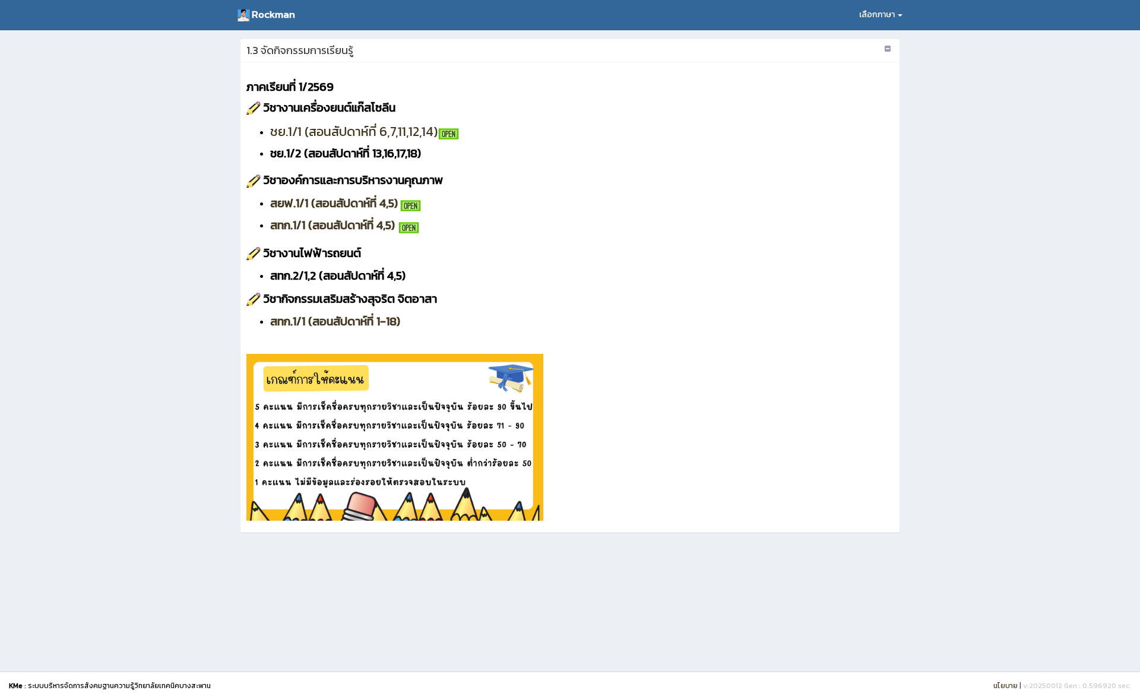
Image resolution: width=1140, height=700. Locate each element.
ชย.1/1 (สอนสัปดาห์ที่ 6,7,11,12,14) (354, 131)
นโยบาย (1005, 685)
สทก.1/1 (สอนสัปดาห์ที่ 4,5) (332, 225)
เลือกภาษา (878, 14)
